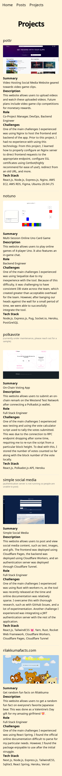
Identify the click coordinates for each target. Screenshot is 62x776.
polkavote (30, 337)
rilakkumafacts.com (19, 650)
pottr (7, 40)
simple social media (29, 482)
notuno (9, 195)
